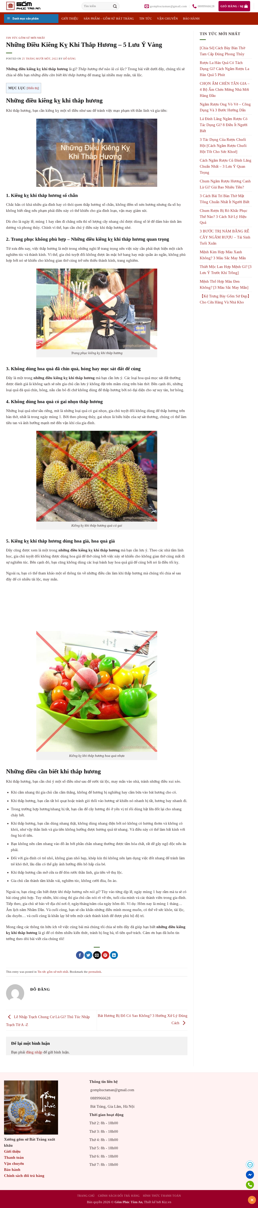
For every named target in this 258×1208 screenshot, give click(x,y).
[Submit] (115, 6)
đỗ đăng (69, 58)
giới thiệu (69, 18)
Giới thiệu (12, 1151)
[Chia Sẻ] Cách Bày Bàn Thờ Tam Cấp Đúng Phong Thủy (222, 51)
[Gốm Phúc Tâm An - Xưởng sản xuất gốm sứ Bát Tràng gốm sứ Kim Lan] (27, 6)
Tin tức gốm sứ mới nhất (25, 37)
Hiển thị (33, 88)
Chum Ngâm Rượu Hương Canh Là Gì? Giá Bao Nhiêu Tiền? (225, 184)
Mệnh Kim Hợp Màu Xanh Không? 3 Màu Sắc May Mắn (223, 255)
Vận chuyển (167, 18)
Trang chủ (86, 1195)
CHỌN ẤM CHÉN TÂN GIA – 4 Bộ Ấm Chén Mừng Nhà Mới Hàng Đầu (225, 89)
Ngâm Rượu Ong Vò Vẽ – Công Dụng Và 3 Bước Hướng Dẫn (225, 107)
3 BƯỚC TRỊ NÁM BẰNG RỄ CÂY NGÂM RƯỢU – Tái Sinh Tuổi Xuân (225, 237)
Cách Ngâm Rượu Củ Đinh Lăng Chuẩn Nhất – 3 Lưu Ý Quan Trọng (225, 166)
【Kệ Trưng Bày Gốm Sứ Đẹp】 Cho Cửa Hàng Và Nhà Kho (225, 299)
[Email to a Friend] (97, 955)
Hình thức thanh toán (162, 1195)
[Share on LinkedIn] (114, 955)
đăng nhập (34, 1052)
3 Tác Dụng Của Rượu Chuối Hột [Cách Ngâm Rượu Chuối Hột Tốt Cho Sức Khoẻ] (223, 145)
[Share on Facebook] (80, 955)
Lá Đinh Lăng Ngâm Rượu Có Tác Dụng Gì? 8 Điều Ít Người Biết (224, 125)
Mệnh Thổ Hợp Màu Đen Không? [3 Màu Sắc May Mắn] (224, 284)
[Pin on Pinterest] (105, 955)
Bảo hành (191, 18)
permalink (94, 971)
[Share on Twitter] (88, 955)
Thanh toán (14, 1157)
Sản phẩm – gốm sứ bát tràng (109, 18)
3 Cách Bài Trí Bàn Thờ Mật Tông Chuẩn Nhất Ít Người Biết (224, 199)
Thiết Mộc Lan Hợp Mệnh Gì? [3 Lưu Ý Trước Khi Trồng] (226, 270)
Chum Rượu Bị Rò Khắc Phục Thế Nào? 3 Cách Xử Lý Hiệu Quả (223, 216)
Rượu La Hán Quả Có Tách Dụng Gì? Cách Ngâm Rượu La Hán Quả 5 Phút (224, 69)
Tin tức (145, 18)
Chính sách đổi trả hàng (24, 1175)
